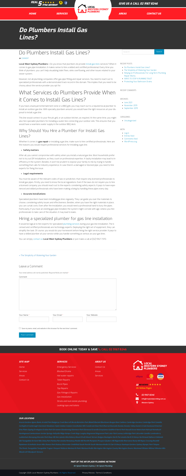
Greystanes (103, 430)
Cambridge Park (148, 422)
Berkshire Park (82, 422)
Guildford (112, 430)
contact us (38, 239)
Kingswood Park (102, 433)
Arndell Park (46, 422)
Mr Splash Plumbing (104, 466)
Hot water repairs (65, 375)
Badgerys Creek (58, 422)
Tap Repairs (62, 388)
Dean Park (99, 426)
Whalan (145, 448)
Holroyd (149, 430)
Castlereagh (33, 426)
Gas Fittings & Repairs (67, 392)
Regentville (119, 441)
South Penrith (85, 444)
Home (32, 13)
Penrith (86, 441)
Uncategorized (130, 120)
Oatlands (159, 437)
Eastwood (151, 426)
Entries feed (129, 136)
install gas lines (93, 64)
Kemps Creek (70, 433)
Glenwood (87, 430)
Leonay (120, 433)
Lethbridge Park (129, 433)
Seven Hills (40, 444)
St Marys (117, 444)
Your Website (92, 315)
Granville (95, 430)
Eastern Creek (141, 426)
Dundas (121, 426)
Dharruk (106, 426)
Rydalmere (23, 444)
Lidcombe (139, 433)
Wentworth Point (74, 448)
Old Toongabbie (25, 441)
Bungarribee (114, 422)
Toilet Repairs (63, 379)
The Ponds (23, 448)
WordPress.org (130, 141)
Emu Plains (23, 430)
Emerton (158, 426)
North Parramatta (120, 437)
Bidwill (91, 422)
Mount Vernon (91, 437)
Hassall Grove (130, 430)
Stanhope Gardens (128, 444)
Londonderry (155, 433)
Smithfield (75, 444)
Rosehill (156, 441)
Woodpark (32, 452)
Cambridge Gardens (134, 422)
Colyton (69, 426)
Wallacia (63, 448)
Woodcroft (23, 452)
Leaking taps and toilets (68, 405)
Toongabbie (32, 448)
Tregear (50, 448)
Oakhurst (152, 437)
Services (61, 13)
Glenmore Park (77, 430)
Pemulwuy (70, 441)
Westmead (137, 448)
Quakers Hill (109, 441)
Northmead (143, 437)
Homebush (156, 430)
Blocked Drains (64, 371)
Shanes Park (50, 444)
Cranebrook (90, 426)
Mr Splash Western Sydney (84, 466)
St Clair (111, 444)
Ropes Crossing (146, 441)
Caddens (122, 422)
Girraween (57, 430)
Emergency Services (66, 367)
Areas (122, 13)
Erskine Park (47, 430)
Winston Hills (160, 448)
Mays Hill (51, 437)
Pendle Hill (79, 441)
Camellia (158, 422)
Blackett (97, 422)
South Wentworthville (99, 444)
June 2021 (128, 102)
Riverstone (128, 441)
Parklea (54, 441)
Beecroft (67, 422)
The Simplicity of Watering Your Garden (37, 255)
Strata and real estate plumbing (72, 401)
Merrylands (60, 437)
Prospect (101, 441)
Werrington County (110, 448)
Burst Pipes (62, 384)
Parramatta (61, 441)
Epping (30, 430)
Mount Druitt (80, 437)
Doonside (113, 426)
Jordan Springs (47, 433)
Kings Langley (80, 433)
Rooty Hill (136, 441)
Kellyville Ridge (59, 433)
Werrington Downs (125, 448)
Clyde (57, 426)
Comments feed (131, 139)
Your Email (58, 315)
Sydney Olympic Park (144, 444)
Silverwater (66, 444)
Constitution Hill (78, 426)
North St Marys (133, 437)
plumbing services (71, 224)
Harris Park (120, 430)
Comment (23, 277)
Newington (108, 437)
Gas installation (64, 396)
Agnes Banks (36, 422)
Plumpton (93, 441)
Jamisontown (35, 433)
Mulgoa (101, 437)
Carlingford (23, 426)
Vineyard (56, 448)
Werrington (98, 448)
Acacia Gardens (25, 422)
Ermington (38, 430)
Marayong (33, 437)
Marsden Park (42, 437)
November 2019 (130, 105)
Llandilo (147, 433)
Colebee (62, 426)
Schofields (32, 444)
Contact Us (154, 13)
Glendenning (66, 430)
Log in (126, 133)
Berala (73, 422)
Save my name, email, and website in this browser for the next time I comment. (49, 328)
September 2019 (131, 108)
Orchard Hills (37, 441)
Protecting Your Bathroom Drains (138, 81)
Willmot (151, 448)
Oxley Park (46, 441)
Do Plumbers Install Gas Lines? (137, 67)
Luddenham (23, 437)
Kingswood (91, 433)
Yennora (39, 452)
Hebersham (140, 430)
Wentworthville (87, 448)
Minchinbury (70, 437)
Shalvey (58, 444)
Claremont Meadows (46, 426)
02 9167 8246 (149, 3)
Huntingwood (24, 433)
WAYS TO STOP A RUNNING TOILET (138, 78)
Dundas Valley (129, 426)
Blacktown (105, 422)
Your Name (24, 315)
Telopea (156, 444)
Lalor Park (113, 433)
